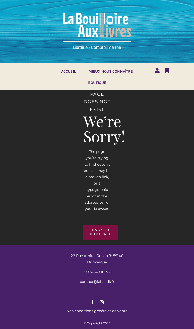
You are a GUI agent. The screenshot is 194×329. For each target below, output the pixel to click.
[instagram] (102, 302)
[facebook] (92, 302)
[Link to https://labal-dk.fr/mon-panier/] (167, 70)
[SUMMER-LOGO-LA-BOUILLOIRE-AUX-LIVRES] (97, 12)
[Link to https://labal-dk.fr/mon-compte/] (157, 70)
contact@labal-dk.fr (97, 281)
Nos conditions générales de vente (97, 311)
